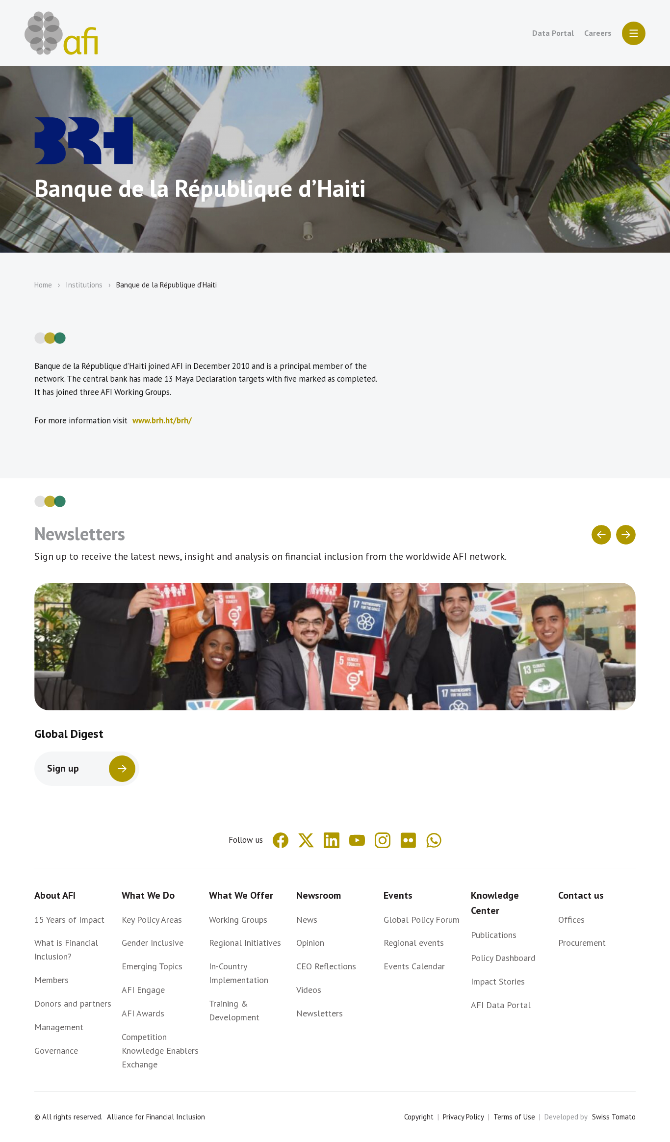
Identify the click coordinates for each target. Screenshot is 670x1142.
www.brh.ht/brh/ (162, 420)
